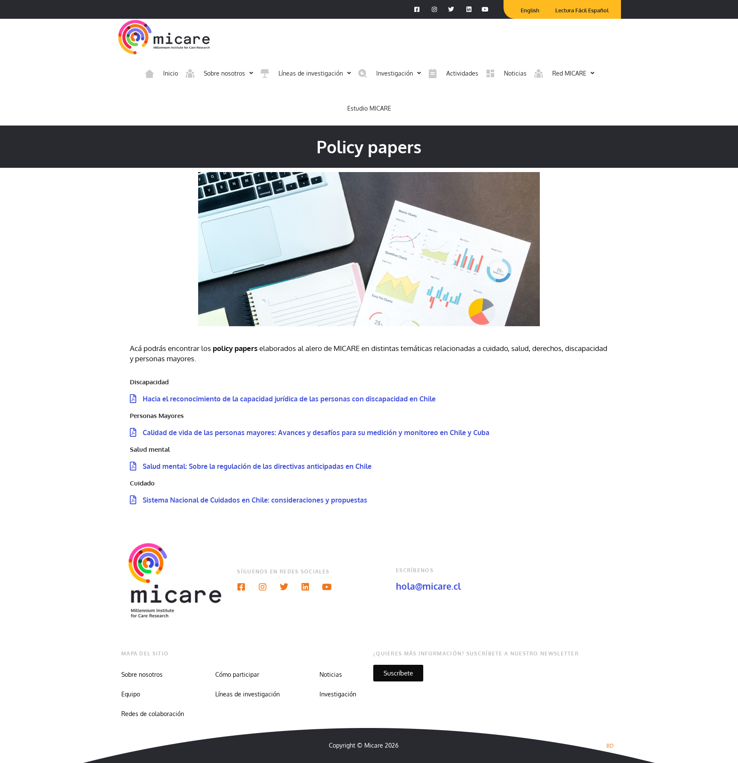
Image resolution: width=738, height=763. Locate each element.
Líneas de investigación (247, 694)
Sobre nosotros (142, 674)
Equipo (130, 694)
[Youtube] (326, 587)
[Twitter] (284, 587)
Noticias (330, 674)
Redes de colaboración (152, 713)
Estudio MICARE (369, 108)
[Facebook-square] (241, 587)
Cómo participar (237, 674)
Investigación (337, 694)
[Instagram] (262, 587)
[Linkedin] (305, 587)
